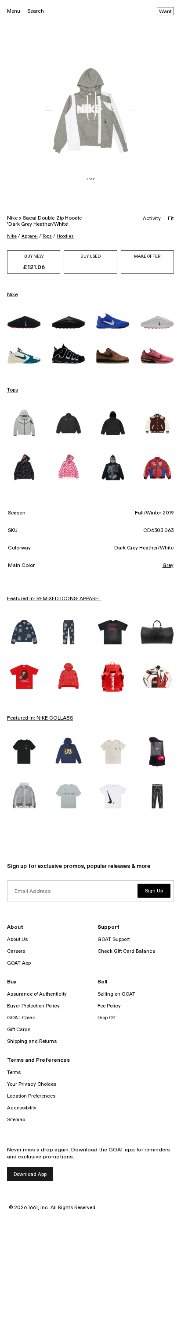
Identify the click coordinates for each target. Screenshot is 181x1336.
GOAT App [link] (19, 963)
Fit (171, 218)
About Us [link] (17, 939)
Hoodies (65, 236)
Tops (47, 236)
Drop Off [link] (107, 1017)
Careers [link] (16, 951)
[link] (24, 322)
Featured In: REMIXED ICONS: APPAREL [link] (54, 599)
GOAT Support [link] (114, 939)
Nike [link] (12, 294)
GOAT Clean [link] (21, 1017)
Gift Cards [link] (18, 1029)
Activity (152, 218)
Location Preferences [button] (31, 1096)
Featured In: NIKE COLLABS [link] (40, 718)
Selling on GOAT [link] (116, 994)
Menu (13, 11)
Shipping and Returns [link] (32, 1041)
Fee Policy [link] (109, 1006)
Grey (168, 565)
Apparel (30, 236)
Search (35, 11)
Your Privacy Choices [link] (31, 1084)
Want (165, 11)
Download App (30, 1174)
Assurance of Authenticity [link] (37, 994)
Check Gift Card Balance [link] (126, 951)
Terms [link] (14, 1072)
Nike (12, 236)
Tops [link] (12, 390)
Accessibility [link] (21, 1107)
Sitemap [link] (16, 1119)
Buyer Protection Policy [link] (33, 1006)
